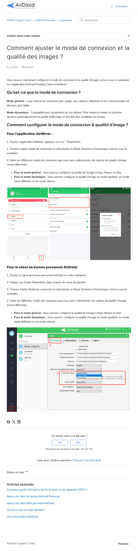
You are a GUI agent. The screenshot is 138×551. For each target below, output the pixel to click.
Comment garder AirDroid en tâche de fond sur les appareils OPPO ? (47, 489)
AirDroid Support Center (19, 20)
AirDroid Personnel (45, 20)
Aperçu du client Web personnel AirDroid (30, 503)
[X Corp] (13, 422)
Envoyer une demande (87, 460)
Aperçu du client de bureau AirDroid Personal (33, 496)
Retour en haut (16, 472)
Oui (59, 442)
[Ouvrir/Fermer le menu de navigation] (112, 6)
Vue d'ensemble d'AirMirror (22, 516)
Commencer (65, 20)
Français (123, 543)
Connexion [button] (121, 6)
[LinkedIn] (18, 422)
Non (78, 442)
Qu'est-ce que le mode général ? (26, 509)
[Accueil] (20, 8)
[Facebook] (8, 422)
